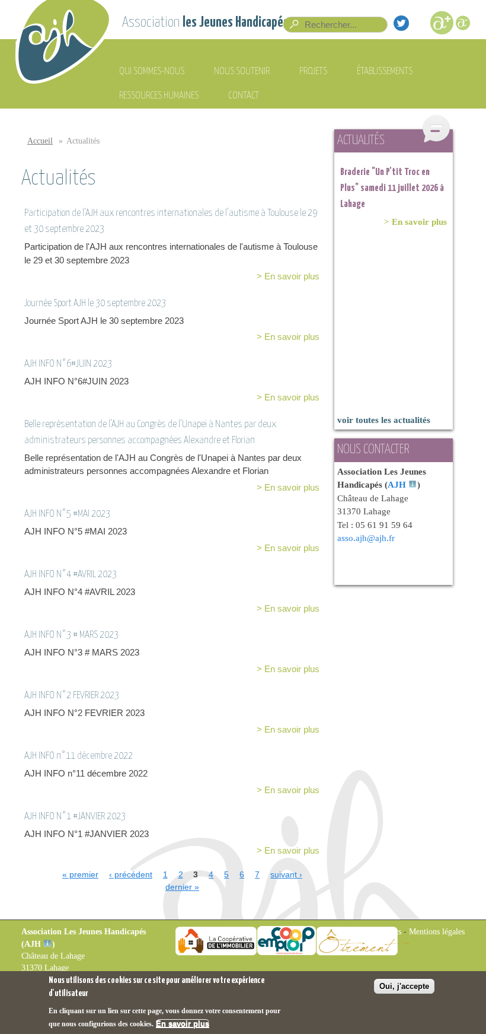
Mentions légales (437, 931)
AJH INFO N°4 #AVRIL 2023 (70, 575)
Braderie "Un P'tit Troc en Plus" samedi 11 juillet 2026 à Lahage (392, 188)
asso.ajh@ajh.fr (366, 538)
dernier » (182, 887)
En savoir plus (182, 1023)
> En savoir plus (288, 276)
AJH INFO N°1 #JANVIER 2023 (75, 817)
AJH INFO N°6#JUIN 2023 (68, 364)
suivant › (286, 874)
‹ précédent (130, 874)
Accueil (40, 140)
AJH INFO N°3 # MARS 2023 (71, 635)
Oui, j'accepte (404, 986)
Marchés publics (374, 931)
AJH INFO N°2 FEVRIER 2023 (71, 696)
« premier (80, 874)
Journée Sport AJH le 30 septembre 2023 (95, 303)
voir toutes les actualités (383, 420)
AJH (397, 484)
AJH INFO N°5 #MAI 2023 (67, 514)
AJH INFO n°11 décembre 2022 (78, 756)
